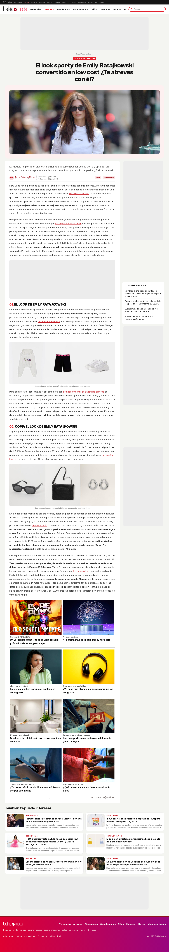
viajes (93, 930)
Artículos (49, 9)
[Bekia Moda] (15, 9)
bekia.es (7, 930)
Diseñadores (63, 9)
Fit (96, 2)
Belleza (34, 2)
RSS (59, 936)
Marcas (117, 9)
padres (39, 930)
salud (64, 930)
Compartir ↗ (109, 178)
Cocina (42, 2)
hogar (82, 930)
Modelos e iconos (157, 924)
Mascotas (65, 2)
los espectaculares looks (68, 223)
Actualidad (18, 2)
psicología (73, 930)
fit (88, 930)
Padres (50, 2)
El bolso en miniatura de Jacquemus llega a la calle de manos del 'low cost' (133, 840)
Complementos (80, 9)
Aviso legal (8, 936)
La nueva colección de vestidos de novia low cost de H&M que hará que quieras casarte (133, 863)
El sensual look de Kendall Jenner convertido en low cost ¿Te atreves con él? (53, 863)
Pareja (57, 2)
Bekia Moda (80, 54)
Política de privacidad (25, 936)
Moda (26, 2)
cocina (31, 930)
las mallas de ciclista (49, 321)
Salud (74, 2)
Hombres (105, 9)
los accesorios (80, 571)
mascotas (55, 930)
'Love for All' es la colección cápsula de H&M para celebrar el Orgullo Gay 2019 (133, 820)
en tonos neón (39, 525)
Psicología (82, 2)
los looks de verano (79, 193)
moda (15, 930)
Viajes (101, 2)
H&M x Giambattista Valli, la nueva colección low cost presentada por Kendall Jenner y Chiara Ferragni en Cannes (52, 842)
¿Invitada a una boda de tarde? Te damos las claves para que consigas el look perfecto (143, 293)
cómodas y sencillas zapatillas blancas (83, 391)
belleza (23, 930)
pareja (47, 930)
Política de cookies (46, 936)
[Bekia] (7, 2)
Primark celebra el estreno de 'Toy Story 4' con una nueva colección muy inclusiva (54, 820)
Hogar (90, 2)
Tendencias (35, 9)
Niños (94, 9)
